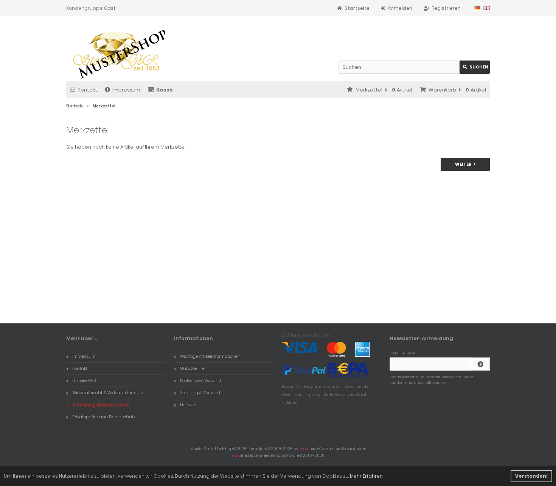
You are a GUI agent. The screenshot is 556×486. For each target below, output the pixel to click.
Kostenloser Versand (200, 380)
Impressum (126, 89)
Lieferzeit (189, 405)
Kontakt (87, 89)
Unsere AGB (84, 380)
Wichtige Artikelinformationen (210, 356)
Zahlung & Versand (200, 393)
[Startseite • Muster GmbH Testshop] (116, 51)
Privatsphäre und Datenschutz (104, 417)
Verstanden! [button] (531, 476)
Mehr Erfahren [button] (366, 476)
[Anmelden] (480, 364)
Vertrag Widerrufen (101, 404)
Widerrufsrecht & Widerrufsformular (108, 393)
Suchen (474, 67)
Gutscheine (192, 368)
